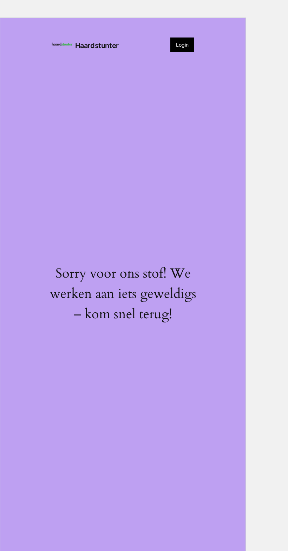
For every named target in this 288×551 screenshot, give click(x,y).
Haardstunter (97, 45)
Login (182, 45)
